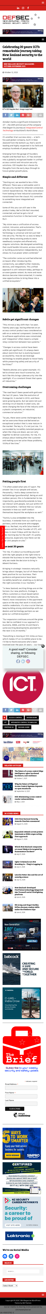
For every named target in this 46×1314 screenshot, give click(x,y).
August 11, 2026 (21, 839)
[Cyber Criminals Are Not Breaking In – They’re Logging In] (8, 864)
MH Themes (26, 1303)
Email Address (11, 1084)
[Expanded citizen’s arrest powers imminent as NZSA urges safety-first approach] (8, 834)
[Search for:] (23, 1271)
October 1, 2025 (21, 778)
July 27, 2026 (20, 854)
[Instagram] (23, 8)
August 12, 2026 (21, 824)
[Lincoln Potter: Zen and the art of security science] (8, 877)
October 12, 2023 (11, 72)
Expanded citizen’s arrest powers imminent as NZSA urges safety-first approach (29, 833)
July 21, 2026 (20, 867)
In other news (11, 813)
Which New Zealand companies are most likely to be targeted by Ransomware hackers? (28, 848)
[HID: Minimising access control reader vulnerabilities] (8, 799)
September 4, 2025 (23, 791)
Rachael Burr (23, 727)
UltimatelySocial (23, 1310)
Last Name (9, 1100)
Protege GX (9, 727)
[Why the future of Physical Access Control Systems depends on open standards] (8, 786)
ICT (5, 722)
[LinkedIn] (11, 1256)
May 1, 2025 (20, 802)
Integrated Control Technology (24, 722)
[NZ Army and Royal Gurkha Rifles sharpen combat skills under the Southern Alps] (8, 907)
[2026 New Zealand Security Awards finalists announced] (8, 821)
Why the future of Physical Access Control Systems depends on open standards (28, 786)
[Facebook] (28, 8)
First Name (10, 1093)
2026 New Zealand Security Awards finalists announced (27, 820)
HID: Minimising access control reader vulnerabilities (28, 797)
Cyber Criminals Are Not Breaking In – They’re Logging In (28, 862)
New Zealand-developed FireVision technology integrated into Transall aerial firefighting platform (29, 891)
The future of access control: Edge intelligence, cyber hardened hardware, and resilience (29, 773)
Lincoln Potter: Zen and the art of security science (29, 875)
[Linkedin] (18, 8)
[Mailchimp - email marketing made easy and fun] (22, 1117)
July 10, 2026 (20, 880)
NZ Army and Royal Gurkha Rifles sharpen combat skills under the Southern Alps (27, 907)
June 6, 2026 (20, 897)
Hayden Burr (32, 718)
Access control (15, 718)
